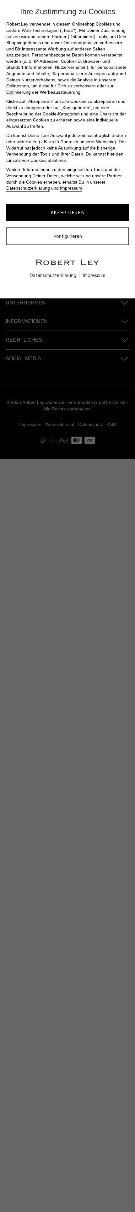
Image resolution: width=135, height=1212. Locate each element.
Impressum (71, 188)
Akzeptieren (67, 212)
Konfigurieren (67, 236)
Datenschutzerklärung (28, 188)
